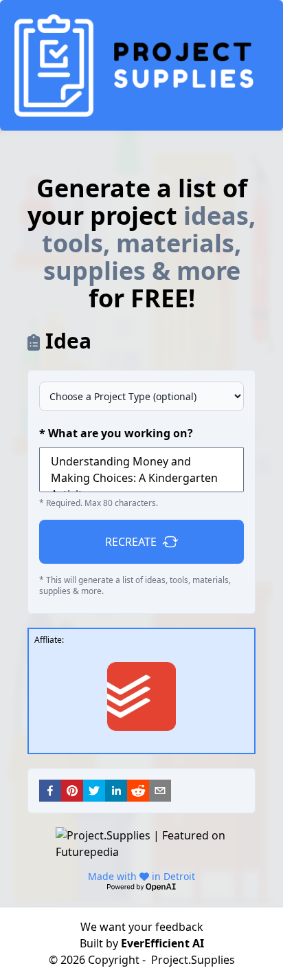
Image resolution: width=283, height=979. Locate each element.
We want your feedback (141, 926)
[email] (160, 791)
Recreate (131, 541)
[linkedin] (116, 791)
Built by (142, 943)
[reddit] (138, 791)
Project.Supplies (193, 959)
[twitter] (94, 791)
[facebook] (50, 791)
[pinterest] (72, 791)
